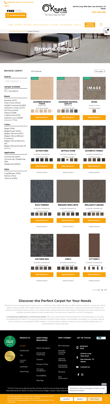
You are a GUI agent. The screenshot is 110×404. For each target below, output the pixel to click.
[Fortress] (63, 111)
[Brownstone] (42, 160)
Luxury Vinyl (23, 361)
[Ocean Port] (37, 160)
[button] (90, 24)
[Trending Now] (68, 191)
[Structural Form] (103, 160)
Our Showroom (63, 377)
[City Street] (51, 160)
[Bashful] (42, 88)
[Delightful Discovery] (68, 137)
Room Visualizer (43, 348)
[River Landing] (63, 268)
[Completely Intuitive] (93, 214)
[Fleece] (49, 111)
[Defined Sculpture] (90, 160)
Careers (39, 359)
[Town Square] (76, 268)
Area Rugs (24, 372)
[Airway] (67, 111)
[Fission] (45, 214)
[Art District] (67, 268)
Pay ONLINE (99, 12)
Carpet (23, 31)
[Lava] (41, 214)
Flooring (17, 31)
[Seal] (49, 214)
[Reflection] (76, 111)
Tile (21, 355)
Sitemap (40, 380)
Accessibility (41, 376)
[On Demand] (73, 214)
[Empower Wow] (98, 214)
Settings (95, 399)
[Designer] (37, 111)
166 (102, 290)
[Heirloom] (45, 111)
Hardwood (24, 351)
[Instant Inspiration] (102, 214)
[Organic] (41, 111)
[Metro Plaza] (71, 268)
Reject (80, 399)
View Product (41, 117)
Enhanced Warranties (62, 366)
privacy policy (23, 400)
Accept (66, 399)
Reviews (61, 372)
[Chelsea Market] (68, 245)
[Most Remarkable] (63, 160)
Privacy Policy (42, 364)
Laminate (24, 367)
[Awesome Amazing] (71, 160)
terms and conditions (41, 400)
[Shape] (42, 191)
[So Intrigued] (94, 191)
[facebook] (78, 374)
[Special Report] (64, 214)
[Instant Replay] (68, 214)
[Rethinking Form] (99, 160)
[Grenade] (37, 214)
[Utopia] (68, 88)
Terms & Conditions (40, 370)
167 (105, 290)
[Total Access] (77, 214)
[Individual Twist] (94, 160)
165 (99, 290)
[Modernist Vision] (67, 160)
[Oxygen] (71, 111)
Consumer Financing (40, 354)
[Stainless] (94, 88)
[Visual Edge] (94, 137)
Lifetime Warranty (62, 360)
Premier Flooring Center (61, 352)
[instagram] (82, 374)
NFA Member (64, 346)
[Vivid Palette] (76, 160)
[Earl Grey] (47, 160)
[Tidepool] (42, 137)
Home (11, 31)
